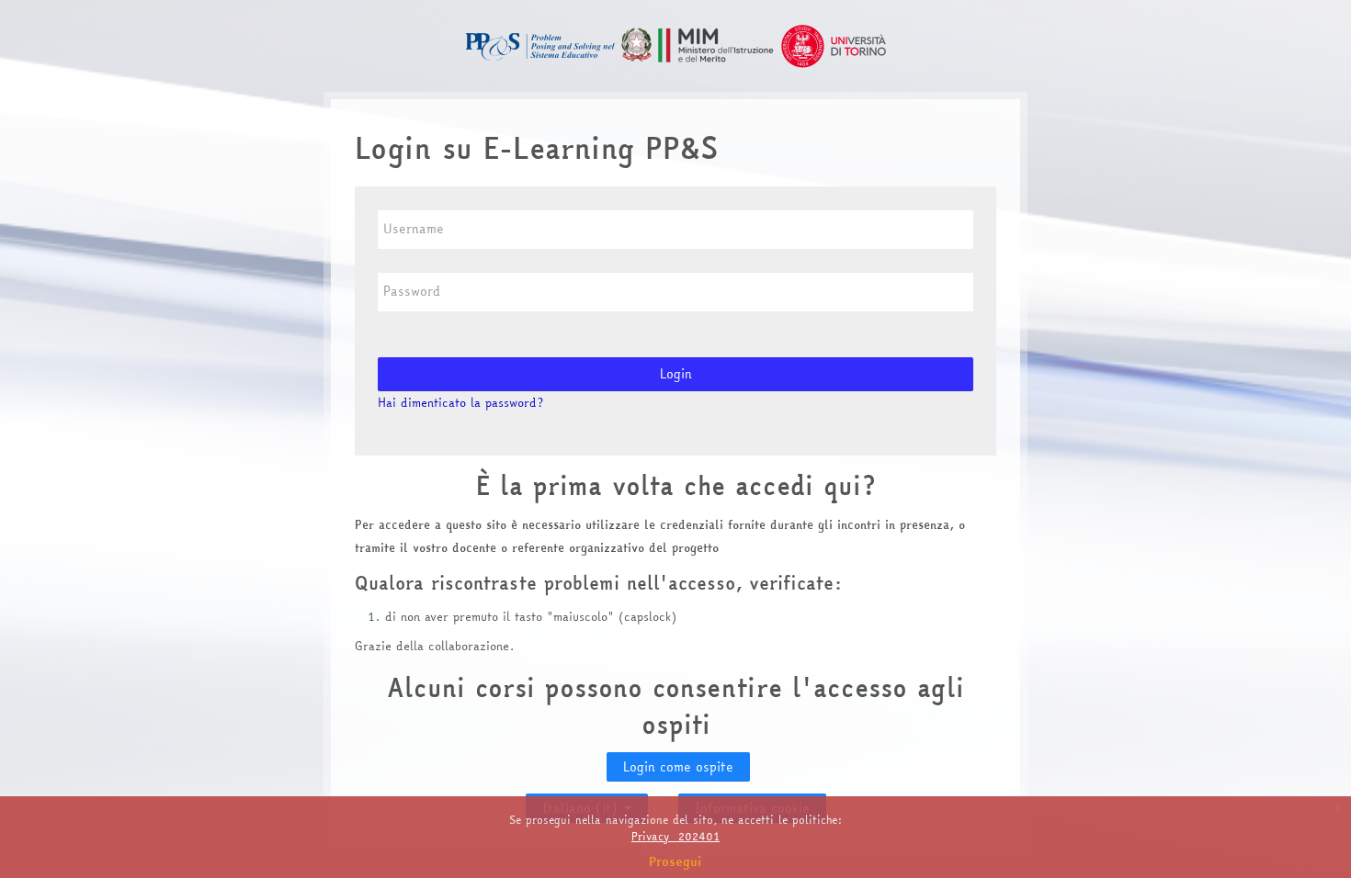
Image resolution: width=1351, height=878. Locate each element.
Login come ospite (678, 767)
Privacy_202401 (675, 836)
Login (676, 374)
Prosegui (675, 861)
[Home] (675, 44)
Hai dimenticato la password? (460, 402)
